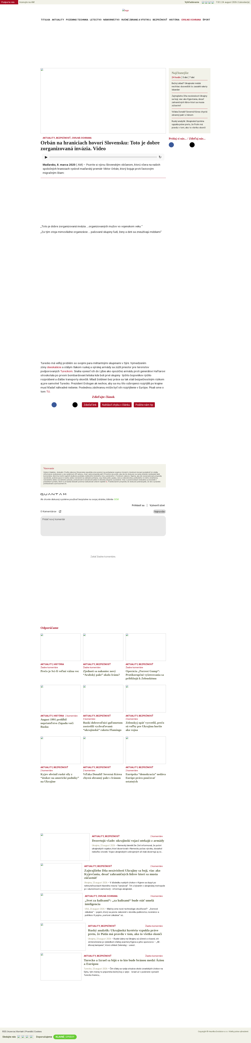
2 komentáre (71, 715)
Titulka (45, 19)
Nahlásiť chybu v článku (116, 404)
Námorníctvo (111, 19)
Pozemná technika (77, 19)
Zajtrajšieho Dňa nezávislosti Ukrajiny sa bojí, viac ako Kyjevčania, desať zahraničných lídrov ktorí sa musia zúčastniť (189, 101)
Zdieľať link (90, 404)
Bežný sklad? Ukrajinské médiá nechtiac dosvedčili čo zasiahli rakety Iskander (189, 86)
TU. (48, 391)
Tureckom (66, 371)
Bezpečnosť (160, 19)
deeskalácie (54, 367)
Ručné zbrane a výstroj (136, 19)
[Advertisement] (125, 45)
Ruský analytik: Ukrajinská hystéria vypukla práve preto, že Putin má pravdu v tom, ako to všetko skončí (189, 124)
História (174, 19)
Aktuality (58, 19)
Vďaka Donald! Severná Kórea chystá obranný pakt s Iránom (189, 113)
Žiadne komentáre (49, 667)
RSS (4, 1031)
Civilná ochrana (191, 19)
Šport (206, 19)
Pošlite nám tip (144, 404)
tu (106, 482)
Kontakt (20, 1031)
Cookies (37, 1031)
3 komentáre (89, 719)
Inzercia (11, 1031)
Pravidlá (29, 1031)
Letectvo (96, 19)
